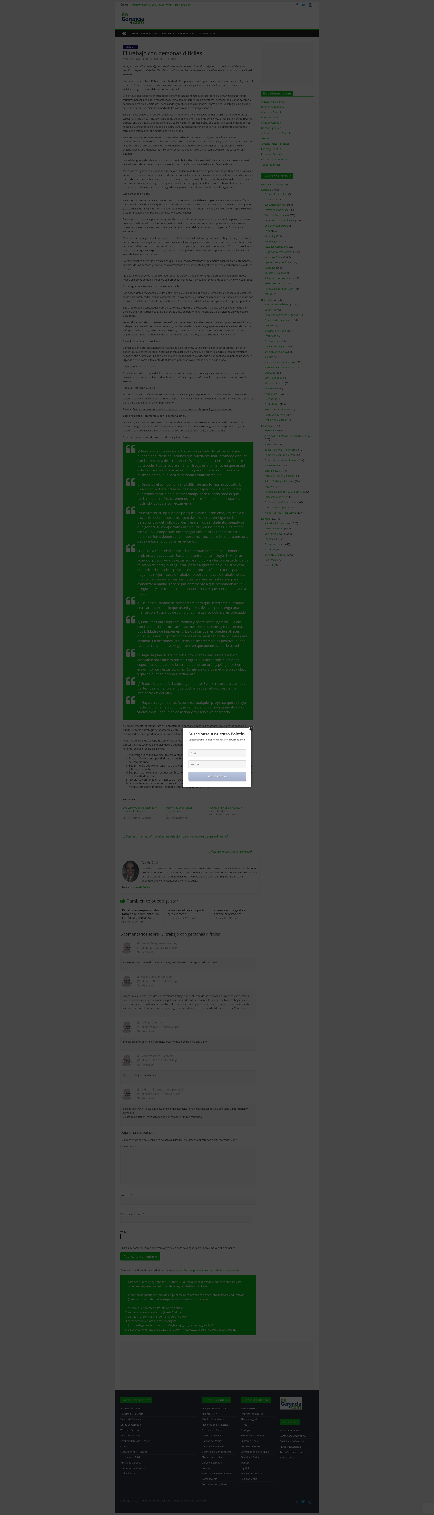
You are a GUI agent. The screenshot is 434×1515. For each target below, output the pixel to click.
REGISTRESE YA (217, 776)
